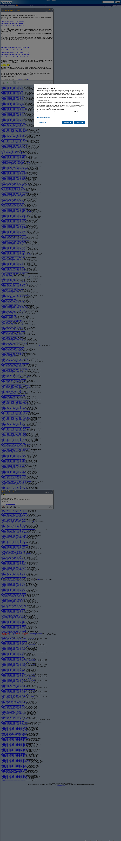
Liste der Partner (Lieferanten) (43, 117)
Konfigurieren (42, 122)
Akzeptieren (80, 122)
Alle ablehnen (67, 122)
